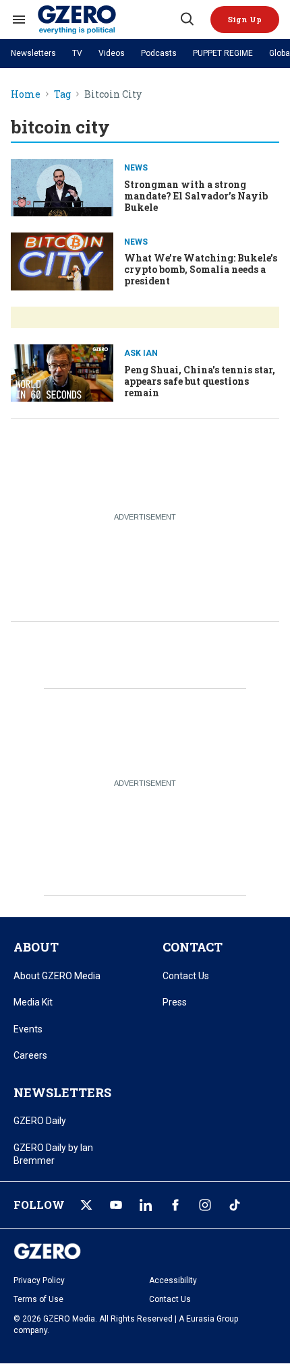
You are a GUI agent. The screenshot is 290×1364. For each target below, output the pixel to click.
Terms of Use (38, 1299)
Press (175, 1002)
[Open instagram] (205, 1205)
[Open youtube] (116, 1205)
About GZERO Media (56, 975)
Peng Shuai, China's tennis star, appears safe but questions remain (199, 381)
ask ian (141, 353)
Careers (30, 1055)
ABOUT (36, 947)
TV (77, 53)
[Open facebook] (175, 1205)
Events (27, 1029)
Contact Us (186, 975)
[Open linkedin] (145, 1205)
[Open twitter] (86, 1205)
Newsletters (33, 53)
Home (25, 94)
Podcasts (159, 53)
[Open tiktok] (234, 1205)
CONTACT (193, 947)
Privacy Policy (39, 1280)
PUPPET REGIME (223, 53)
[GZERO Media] (108, 19)
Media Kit (33, 1002)
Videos (111, 53)
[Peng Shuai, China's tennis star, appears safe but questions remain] (62, 372)
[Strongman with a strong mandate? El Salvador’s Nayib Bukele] (62, 186)
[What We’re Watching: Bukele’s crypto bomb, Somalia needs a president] (62, 260)
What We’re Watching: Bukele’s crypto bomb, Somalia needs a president (200, 269)
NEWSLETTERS (62, 1092)
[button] (244, 19)
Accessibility (173, 1280)
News (136, 168)
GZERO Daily (39, 1120)
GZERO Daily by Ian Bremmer (53, 1154)
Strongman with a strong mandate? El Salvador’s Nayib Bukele (196, 196)
